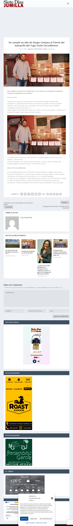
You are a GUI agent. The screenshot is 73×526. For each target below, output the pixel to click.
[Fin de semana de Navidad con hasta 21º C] (12, 243)
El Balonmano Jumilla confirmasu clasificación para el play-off (60, 252)
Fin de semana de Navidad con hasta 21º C (11, 251)
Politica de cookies (30, 522)
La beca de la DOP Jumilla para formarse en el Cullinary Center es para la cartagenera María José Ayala (44, 270)
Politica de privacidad (41, 522)
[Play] (34, 361)
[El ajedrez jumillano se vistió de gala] (28, 244)
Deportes (30, 49)
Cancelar (33, 519)
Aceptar (24, 519)
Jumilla (45, 49)
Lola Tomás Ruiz (26, 217)
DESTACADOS (38, 49)
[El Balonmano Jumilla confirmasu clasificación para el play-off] (60, 243)
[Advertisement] (36, 20)
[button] (52, 498)
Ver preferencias (46, 519)
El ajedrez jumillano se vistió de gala (28, 252)
